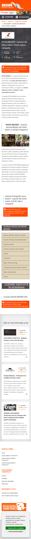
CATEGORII (9, 17)
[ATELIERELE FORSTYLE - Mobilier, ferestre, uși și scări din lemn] (10, 332)
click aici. (16, 71)
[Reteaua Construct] (14, 510)
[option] (15, 13)
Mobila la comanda (21, 21)
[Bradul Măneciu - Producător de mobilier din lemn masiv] (10, 370)
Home (3, 21)
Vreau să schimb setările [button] (16, 531)
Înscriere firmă (24, 17)
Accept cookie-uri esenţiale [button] (15, 528)
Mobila (10, 21)
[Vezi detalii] (26, 357)
